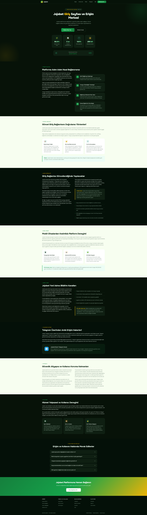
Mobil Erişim (60, 501)
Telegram (91, 1)
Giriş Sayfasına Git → (74, 490)
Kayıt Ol (92, 503)
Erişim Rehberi (44, 501)
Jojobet (45, 2)
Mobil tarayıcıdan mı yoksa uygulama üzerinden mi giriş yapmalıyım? (66, 456)
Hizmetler (92, 501)
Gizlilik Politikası (89, 512)
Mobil (86, 1)
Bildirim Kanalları (77, 503)
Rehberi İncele (80, 30)
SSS (95, 1)
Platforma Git (44, 507)
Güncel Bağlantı (45, 503)
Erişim (75, 1)
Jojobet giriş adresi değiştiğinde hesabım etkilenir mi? (63, 452)
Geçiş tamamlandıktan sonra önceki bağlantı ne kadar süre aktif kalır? (67, 465)
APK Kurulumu (60, 503)
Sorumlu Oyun (102, 512)
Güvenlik (76, 505)
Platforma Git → (102, 1)
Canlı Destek (93, 505)
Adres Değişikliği (45, 505)
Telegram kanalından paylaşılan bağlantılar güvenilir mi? (64, 461)
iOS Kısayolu (60, 505)
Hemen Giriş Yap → (67, 30)
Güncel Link (81, 1)
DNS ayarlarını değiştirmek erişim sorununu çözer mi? (63, 470)
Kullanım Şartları (96, 512)
